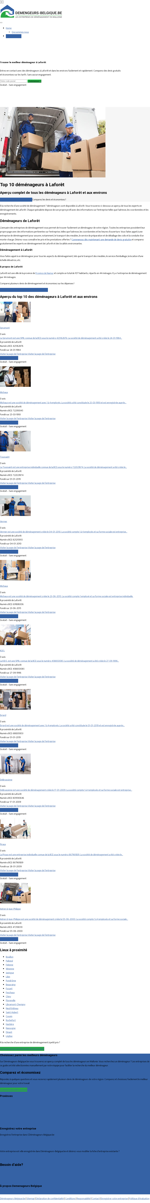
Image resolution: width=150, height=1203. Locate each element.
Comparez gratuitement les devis (16, 200)
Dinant (9, 1032)
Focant (9, 989)
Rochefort (11, 1020)
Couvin (9, 1016)
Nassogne (11, 1028)
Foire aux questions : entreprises (15, 1176)
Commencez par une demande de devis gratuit (22, 1049)
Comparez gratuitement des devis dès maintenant (24, 290)
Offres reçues (6, 1141)
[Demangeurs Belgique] (31, 18)
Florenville (10, 1001)
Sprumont (5, 328)
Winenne (10, 969)
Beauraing (11, 985)
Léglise (9, 1036)
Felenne (9, 965)
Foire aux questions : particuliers (15, 1172)
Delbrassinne (6, 780)
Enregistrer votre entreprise (114, 1199)
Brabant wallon (7, 1122)
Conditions (70, 1199)
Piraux (3, 844)
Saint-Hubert (12, 1012)
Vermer (3, 522)
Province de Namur (44, 273)
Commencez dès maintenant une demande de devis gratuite (102, 240)
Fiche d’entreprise (8, 1145)
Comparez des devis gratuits (13, 1090)
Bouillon (9, 957)
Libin (8, 977)
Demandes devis (13, 36)
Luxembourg (6, 1114)
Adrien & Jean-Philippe (10, 909)
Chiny (8, 997)
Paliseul (9, 961)
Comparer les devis (9, 358)
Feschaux (10, 993)
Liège (2, 1110)
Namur (3, 1118)
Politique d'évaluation (139, 1199)
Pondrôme (11, 981)
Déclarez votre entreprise (12, 1158)
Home (9, 28)
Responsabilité (84, 1199)
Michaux (4, 392)
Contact (4, 1180)
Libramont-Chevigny (15, 1005)
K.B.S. (2, 651)
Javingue (10, 973)
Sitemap (31, 1199)
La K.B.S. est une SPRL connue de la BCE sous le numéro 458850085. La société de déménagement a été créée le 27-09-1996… (59, 661)
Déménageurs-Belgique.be (12, 1199)
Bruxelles (4, 1102)
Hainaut (3, 1106)
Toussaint (5, 457)
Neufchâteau (12, 1008)
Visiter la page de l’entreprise (14, 354)
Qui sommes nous (20, 32)
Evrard (3, 715)
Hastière (10, 1024)
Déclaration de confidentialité (50, 1199)
